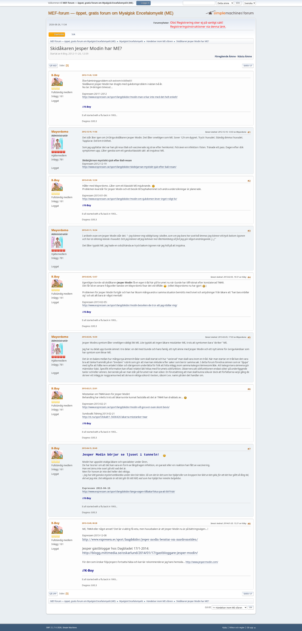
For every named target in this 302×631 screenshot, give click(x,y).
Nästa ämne (245, 56)
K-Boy (55, 75)
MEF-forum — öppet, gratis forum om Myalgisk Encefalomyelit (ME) (110, 13)
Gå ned (53, 65)
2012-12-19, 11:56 (89, 131)
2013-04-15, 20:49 (89, 448)
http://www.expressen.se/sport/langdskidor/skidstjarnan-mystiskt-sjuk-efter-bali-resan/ (129, 166)
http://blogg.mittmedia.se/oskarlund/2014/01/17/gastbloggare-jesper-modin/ (140, 553)
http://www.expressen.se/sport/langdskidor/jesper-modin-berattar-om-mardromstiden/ (140, 539)
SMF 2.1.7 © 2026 (54, 627)
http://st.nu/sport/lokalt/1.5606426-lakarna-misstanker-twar (115, 417)
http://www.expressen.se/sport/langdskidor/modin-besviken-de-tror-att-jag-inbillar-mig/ (129, 305)
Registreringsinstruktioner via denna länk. (198, 26)
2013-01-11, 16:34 (89, 230)
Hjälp (224, 627)
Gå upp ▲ (251, 627)
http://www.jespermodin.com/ (202, 562)
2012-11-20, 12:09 (89, 75)
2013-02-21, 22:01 (89, 388)
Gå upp (52, 593)
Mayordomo (59, 132)
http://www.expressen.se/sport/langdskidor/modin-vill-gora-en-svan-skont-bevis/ (126, 407)
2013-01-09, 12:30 (89, 180)
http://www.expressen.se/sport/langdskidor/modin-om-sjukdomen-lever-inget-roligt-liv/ (129, 198)
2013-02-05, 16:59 (89, 337)
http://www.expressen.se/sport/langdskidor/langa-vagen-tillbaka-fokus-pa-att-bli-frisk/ (128, 491)
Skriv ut (248, 65)
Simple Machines (70, 627)
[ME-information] (52, 163)
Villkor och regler (237, 627)
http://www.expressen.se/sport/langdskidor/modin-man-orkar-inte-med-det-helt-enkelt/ (130, 97)
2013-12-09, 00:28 (89, 523)
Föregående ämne (225, 56)
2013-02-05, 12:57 (89, 276)
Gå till (208, 607)
